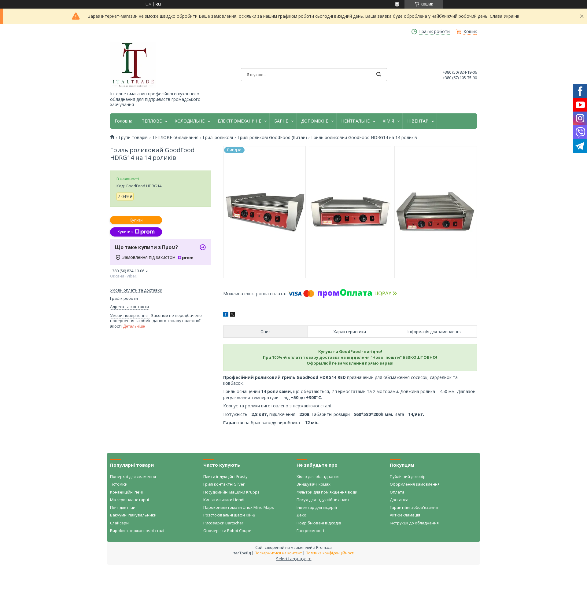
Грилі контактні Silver (224, 484)
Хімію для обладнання (318, 476)
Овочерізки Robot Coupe (227, 530)
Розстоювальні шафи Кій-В (229, 515)
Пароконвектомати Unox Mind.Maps (238, 507)
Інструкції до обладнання (414, 523)
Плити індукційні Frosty (225, 476)
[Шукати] (378, 74)
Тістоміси (118, 484)
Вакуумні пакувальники (133, 515)
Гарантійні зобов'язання (414, 507)
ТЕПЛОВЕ (152, 121)
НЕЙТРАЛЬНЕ (355, 121)
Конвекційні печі (126, 492)
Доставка (399, 499)
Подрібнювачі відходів (319, 523)
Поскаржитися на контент (278, 553)
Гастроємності (310, 530)
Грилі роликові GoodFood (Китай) (272, 137)
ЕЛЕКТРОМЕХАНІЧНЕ (239, 121)
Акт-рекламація (405, 515)
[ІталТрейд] (133, 65)
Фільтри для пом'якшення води (327, 492)
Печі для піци (122, 507)
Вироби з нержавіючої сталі (137, 530)
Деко (301, 515)
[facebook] (225, 315)
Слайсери (119, 523)
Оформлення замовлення (415, 484)
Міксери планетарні (129, 499)
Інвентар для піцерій (317, 507)
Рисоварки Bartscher (223, 523)
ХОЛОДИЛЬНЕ (190, 121)
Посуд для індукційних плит (323, 499)
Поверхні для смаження (133, 476)
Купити (136, 220)
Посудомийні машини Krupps (231, 492)
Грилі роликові (218, 137)
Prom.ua (324, 547)
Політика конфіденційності (330, 553)
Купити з (125, 232)
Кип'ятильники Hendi (223, 499)
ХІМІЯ (388, 121)
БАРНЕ (281, 121)
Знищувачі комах (313, 484)
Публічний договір (408, 476)
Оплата (397, 492)
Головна (123, 121)
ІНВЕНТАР (417, 121)
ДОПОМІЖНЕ (314, 121)
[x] (232, 315)
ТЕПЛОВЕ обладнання (175, 137)
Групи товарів (133, 137)
